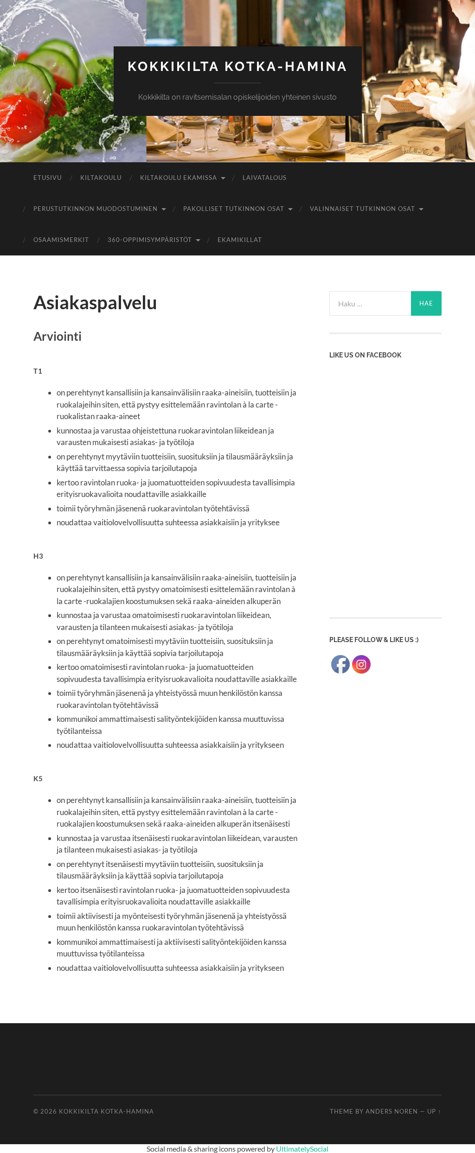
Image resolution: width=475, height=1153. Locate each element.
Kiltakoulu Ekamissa (178, 177)
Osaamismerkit (61, 239)
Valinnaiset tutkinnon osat (362, 208)
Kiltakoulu (101, 177)
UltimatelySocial (302, 1148)
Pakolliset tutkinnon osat (233, 208)
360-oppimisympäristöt (150, 239)
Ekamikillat (240, 239)
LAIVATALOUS (265, 177)
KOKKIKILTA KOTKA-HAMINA (238, 66)
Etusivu (47, 177)
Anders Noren (392, 1111)
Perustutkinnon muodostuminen (95, 208)
